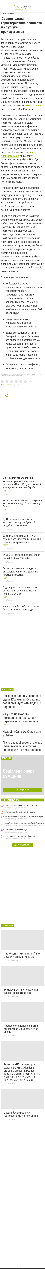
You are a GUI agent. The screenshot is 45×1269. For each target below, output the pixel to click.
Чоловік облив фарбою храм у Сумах (22, 733)
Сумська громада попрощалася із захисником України (21, 556)
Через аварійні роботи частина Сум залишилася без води (21, 608)
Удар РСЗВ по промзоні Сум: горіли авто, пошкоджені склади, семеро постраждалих (22, 539)
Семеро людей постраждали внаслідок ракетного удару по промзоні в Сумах (20, 571)
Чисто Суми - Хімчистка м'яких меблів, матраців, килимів (22, 955)
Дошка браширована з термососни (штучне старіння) (22, 1114)
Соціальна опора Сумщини (18, 773)
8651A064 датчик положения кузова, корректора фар (21, 991)
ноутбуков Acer (33, 105)
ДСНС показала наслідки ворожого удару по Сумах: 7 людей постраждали (19, 522)
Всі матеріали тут (22, 790)
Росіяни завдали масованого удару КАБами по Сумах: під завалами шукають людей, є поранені (22, 701)
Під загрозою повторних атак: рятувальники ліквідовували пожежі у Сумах (20, 590)
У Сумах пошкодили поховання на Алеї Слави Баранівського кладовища (20, 717)
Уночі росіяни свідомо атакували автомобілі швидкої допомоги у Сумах (22, 503)
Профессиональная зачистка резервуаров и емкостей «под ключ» (21, 1029)
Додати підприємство (22, 845)
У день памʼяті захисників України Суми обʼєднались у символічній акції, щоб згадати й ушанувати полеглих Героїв (22, 482)
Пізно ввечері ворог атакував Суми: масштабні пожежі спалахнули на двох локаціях (22, 746)
